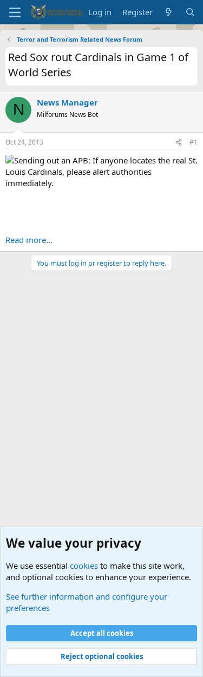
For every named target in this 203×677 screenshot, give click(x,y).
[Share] (179, 142)
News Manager (67, 102)
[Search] (190, 12)
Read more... (29, 239)
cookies (84, 565)
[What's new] (168, 12)
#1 (193, 142)
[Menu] (15, 12)
